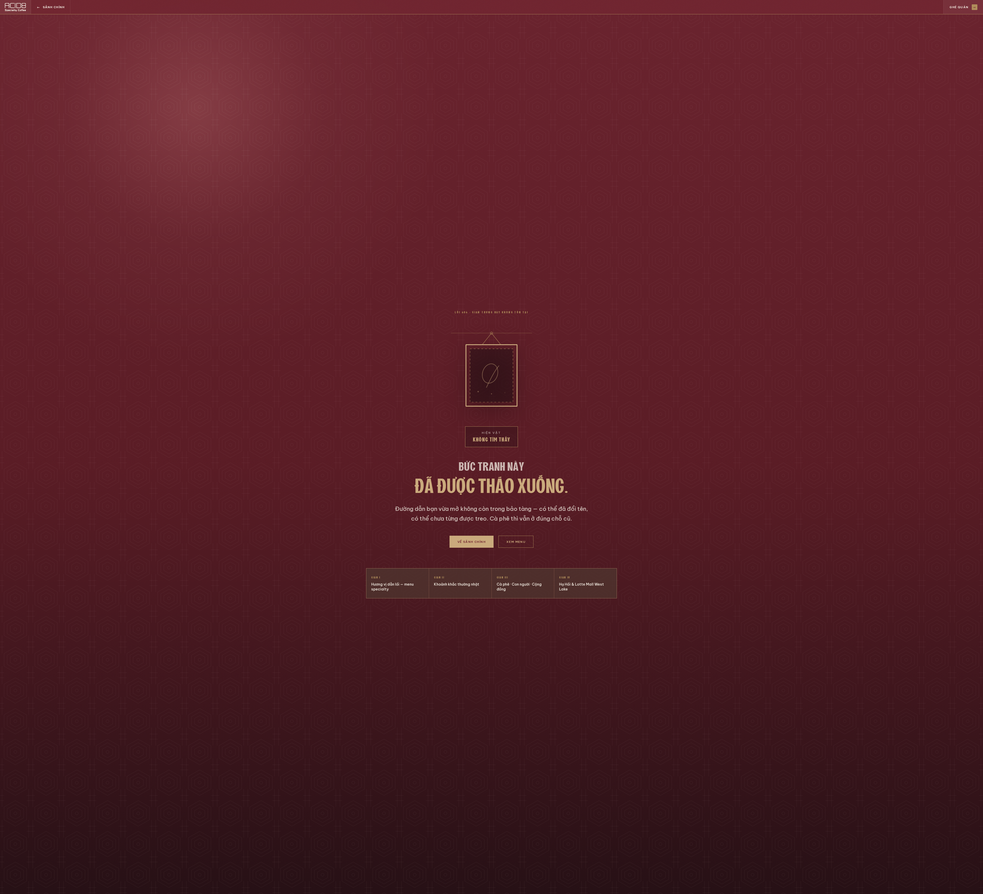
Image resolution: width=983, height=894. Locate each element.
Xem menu (516, 542)
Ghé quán (962, 7)
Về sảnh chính (471, 542)
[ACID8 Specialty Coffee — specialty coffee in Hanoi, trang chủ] (15, 7)
